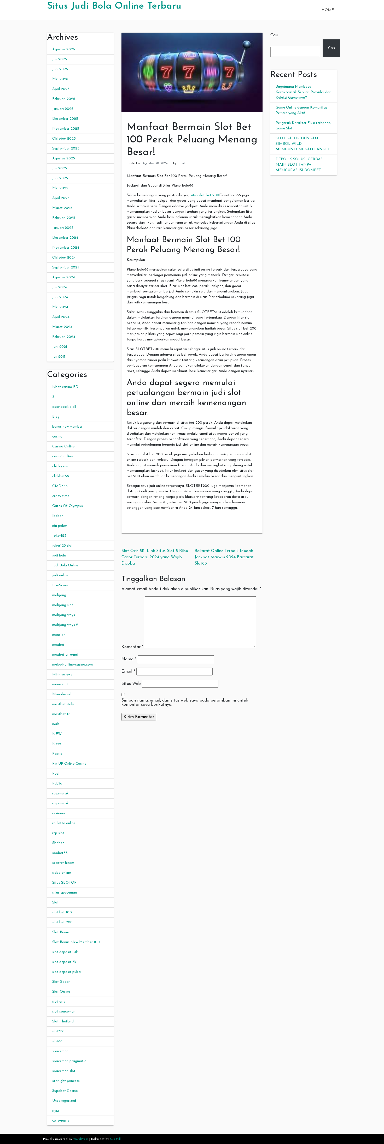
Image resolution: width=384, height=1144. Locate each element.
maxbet (58, 645)
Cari (274, 35)
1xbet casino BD (65, 387)
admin (182, 163)
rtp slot (58, 833)
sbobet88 (60, 853)
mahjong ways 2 (65, 625)
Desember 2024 (65, 238)
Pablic (57, 754)
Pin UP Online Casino (69, 764)
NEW (57, 734)
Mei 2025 (60, 188)
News (56, 744)
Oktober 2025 (64, 139)
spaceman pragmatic (69, 1061)
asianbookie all (64, 407)
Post (56, 774)
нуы (55, 1111)
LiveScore (60, 585)
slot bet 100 (62, 912)
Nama (128, 659)
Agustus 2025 (63, 158)
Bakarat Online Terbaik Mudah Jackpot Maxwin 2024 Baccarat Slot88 (224, 557)
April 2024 (60, 317)
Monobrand (61, 694)
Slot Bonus (60, 932)
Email (128, 671)
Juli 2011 (58, 357)
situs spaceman (64, 893)
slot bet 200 (62, 922)
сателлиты (61, 1121)
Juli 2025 (59, 168)
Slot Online (61, 992)
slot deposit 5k (64, 962)
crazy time (60, 496)
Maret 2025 (62, 208)
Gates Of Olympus (67, 506)
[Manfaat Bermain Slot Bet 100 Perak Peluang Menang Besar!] (192, 72)
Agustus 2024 (63, 277)
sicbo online (61, 873)
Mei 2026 (60, 79)
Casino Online (63, 446)
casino (57, 437)
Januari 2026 (62, 109)
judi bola (59, 556)
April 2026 (60, 89)
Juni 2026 (60, 69)
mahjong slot (62, 605)
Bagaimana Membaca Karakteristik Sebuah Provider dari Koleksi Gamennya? (303, 92)
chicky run (60, 466)
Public (57, 784)
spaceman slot (63, 1071)
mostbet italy (63, 704)
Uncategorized (64, 1101)
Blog (56, 417)
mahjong (59, 595)
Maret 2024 (62, 327)
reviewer (58, 813)
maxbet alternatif (66, 655)
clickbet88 (60, 476)
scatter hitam (63, 863)
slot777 (58, 1031)
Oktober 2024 (64, 258)
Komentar (132, 647)
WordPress (80, 1139)
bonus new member (67, 427)
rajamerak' (60, 803)
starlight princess (66, 1081)
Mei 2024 (60, 307)
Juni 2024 (60, 297)
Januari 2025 (62, 228)
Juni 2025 (60, 178)
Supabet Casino (65, 1091)
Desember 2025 (65, 119)
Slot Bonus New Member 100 (76, 942)
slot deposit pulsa (66, 972)
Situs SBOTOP (64, 883)
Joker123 (59, 536)
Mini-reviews (62, 674)
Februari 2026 (63, 99)
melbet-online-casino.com (72, 665)
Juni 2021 (59, 347)
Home (328, 10)
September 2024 (65, 267)
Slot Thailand (63, 1021)
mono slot (60, 684)
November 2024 (65, 248)
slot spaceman (63, 1012)
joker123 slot (62, 546)
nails (55, 724)
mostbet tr (61, 714)
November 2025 (65, 129)
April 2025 (60, 198)
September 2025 (65, 149)
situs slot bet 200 (204, 195)
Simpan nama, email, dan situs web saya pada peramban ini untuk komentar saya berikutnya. (184, 702)
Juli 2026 (59, 59)
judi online (60, 575)
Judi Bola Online (65, 565)
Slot (55, 903)
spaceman (60, 1051)
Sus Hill (115, 1139)
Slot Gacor (61, 982)
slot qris (58, 1002)
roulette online (63, 823)
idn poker (59, 526)
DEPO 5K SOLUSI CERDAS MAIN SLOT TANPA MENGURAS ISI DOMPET (299, 164)
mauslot (58, 635)
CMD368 (60, 486)
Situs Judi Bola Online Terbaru (114, 6)
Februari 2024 (63, 337)
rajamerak (60, 793)
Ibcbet (57, 516)
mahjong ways (63, 615)
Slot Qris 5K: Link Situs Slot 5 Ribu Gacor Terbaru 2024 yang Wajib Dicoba (154, 557)
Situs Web (131, 684)
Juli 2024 (59, 287)
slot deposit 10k (65, 952)
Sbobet (58, 843)
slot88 (57, 1041)
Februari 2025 (63, 218)
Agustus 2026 (63, 49)
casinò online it (64, 456)
